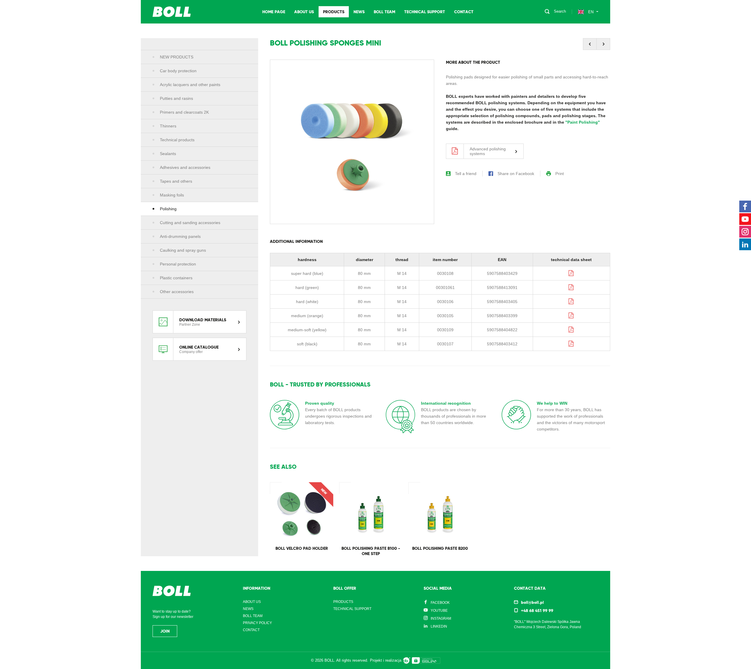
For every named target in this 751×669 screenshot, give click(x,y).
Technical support (424, 11)
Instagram (441, 618)
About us (304, 11)
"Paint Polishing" (582, 122)
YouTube (439, 611)
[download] (571, 273)
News (359, 11)
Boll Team (384, 11)
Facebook (440, 603)
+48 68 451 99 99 (537, 610)
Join (165, 631)
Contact (463, 11)
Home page (273, 11)
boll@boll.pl (532, 602)
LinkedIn (439, 626)
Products (333, 11)
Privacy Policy (257, 623)
